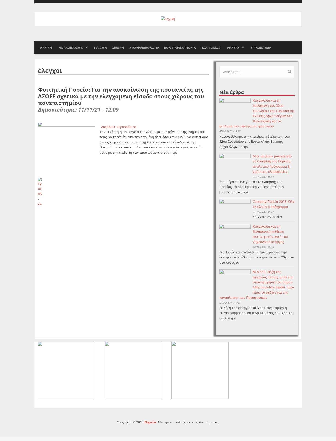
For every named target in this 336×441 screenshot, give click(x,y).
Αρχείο (233, 47)
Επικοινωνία (260, 47)
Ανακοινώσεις (71, 47)
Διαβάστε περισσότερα (118, 127)
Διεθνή (118, 47)
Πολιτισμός (210, 47)
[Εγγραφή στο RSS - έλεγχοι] (123, 192)
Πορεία (150, 422)
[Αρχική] (168, 18)
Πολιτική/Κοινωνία (180, 47)
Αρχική (46, 47)
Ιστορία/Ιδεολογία (143, 47)
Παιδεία (100, 47)
